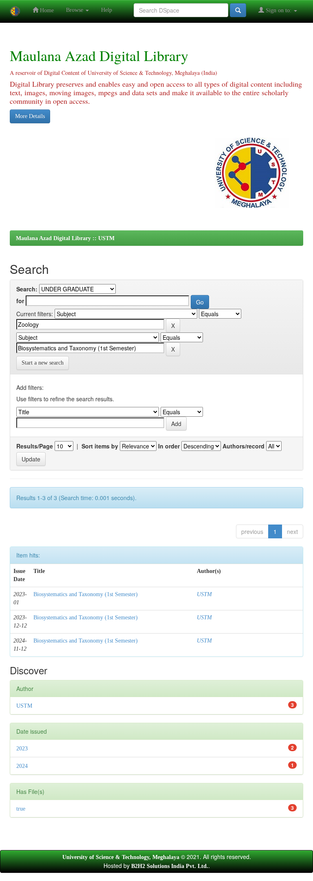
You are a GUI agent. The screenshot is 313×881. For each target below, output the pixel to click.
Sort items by (100, 446)
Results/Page (34, 446)
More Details (30, 116)
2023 (22, 748)
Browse (75, 10)
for (20, 301)
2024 (22, 766)
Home (46, 10)
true (20, 809)
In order (169, 446)
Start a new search (43, 363)
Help (106, 10)
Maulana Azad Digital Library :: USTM (65, 238)
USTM (204, 594)
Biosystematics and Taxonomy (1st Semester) (85, 594)
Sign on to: (278, 10)
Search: (26, 289)
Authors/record (244, 446)
